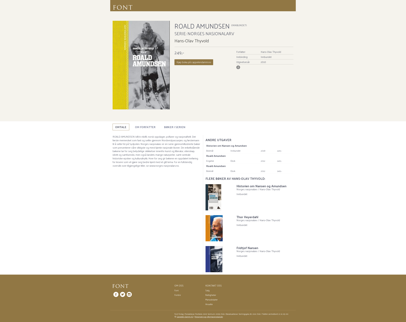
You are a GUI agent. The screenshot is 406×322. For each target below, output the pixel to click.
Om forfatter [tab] (145, 127)
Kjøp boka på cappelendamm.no (194, 62)
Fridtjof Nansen (247, 248)
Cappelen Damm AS (185, 316)
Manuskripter (211, 300)
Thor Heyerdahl (247, 217)
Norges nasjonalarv (210, 33)
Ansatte (209, 304)
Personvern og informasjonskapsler (209, 316)
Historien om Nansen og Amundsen (226, 145)
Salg (207, 290)
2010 (263, 62)
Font (176, 290)
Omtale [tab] (120, 127)
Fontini (177, 295)
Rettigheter (210, 295)
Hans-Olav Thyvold (191, 40)
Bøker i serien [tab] (174, 127)
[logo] (120, 286)
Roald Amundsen (216, 155)
